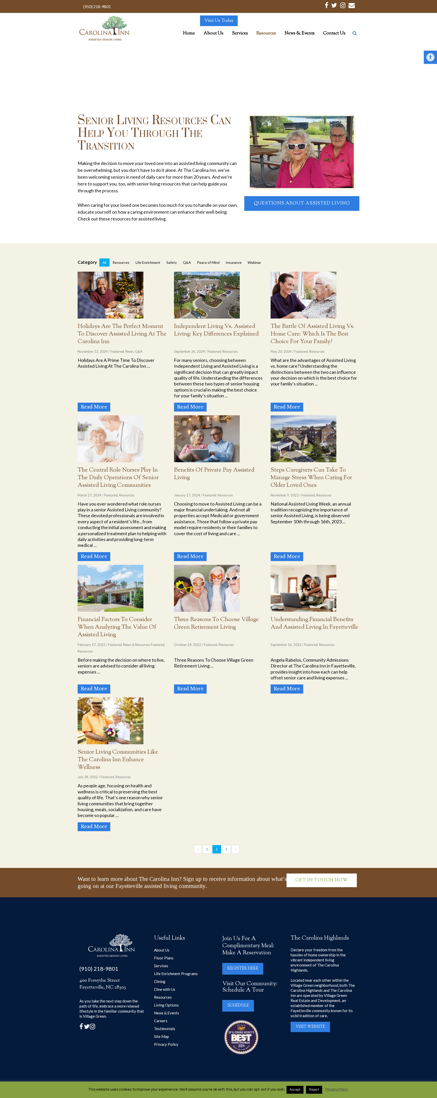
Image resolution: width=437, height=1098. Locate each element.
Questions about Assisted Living (302, 203)
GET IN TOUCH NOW (321, 880)
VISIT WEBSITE (310, 1027)
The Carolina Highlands (320, 938)
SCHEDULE (238, 1005)
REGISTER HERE (242, 968)
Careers (160, 1020)
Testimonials (164, 1028)
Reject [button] (314, 1089)
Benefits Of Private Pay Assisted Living (214, 474)
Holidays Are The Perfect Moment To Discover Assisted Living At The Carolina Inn (122, 334)
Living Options (166, 1005)
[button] (430, 57)
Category (87, 262)
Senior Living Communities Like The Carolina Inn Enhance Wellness (118, 760)
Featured (117, 351)
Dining (159, 981)
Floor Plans (163, 958)
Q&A (138, 351)
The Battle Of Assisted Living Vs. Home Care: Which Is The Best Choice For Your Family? (313, 334)
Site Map (161, 1036)
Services (161, 965)
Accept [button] (295, 1089)
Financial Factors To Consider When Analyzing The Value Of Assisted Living (117, 627)
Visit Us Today (218, 20)
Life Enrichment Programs (176, 973)
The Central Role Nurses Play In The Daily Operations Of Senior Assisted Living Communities (118, 478)
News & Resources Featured (143, 645)
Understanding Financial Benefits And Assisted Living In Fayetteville (314, 623)
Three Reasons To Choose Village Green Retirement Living (216, 623)
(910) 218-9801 (97, 6)
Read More (94, 407)
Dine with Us (164, 989)
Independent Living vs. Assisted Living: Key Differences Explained (216, 330)
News (129, 351)
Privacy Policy (166, 1044)
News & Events (166, 1013)
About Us (161, 950)
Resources (230, 351)
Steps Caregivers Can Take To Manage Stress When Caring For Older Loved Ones (311, 478)
